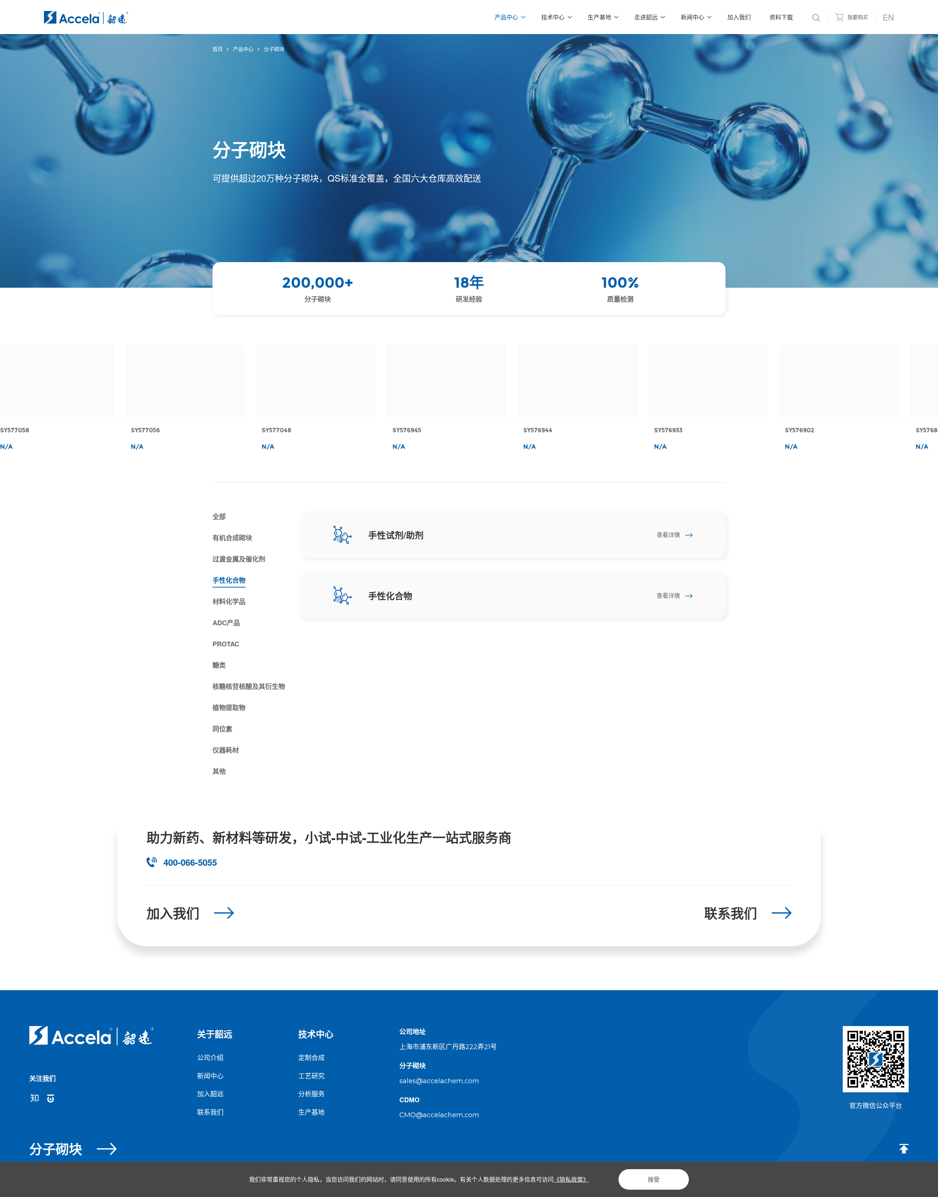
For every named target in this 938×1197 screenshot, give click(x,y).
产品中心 (243, 48)
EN (888, 17)
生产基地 (311, 1111)
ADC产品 (226, 622)
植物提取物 (229, 707)
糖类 (219, 665)
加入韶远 (210, 1093)
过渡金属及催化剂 (239, 559)
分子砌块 (274, 48)
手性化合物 (229, 580)
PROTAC (226, 644)
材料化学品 (229, 601)
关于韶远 (214, 1034)
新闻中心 (210, 1075)
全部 (219, 516)
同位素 (222, 729)
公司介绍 (210, 1057)
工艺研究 (311, 1075)
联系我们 (210, 1111)
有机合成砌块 (232, 537)
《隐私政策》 (571, 1179)
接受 (654, 1179)
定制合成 (311, 1057)
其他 (219, 771)
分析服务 (311, 1093)
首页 (218, 48)
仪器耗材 (226, 750)
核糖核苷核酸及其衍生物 (249, 686)
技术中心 (315, 1034)
